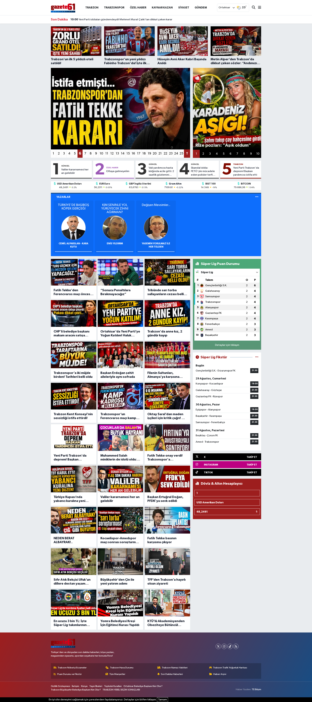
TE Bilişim (256, 689)
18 (144, 153)
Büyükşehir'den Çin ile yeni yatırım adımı (117, 581)
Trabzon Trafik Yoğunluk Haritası (230, 667)
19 (149, 153)
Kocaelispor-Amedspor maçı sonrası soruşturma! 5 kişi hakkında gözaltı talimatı (119, 540)
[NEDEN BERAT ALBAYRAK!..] (73, 520)
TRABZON (91, 7)
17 (138, 153)
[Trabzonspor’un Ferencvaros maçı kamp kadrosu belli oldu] (120, 396)
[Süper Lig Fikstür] (256, 357)
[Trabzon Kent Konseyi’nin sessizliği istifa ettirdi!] (73, 396)
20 (155, 153)
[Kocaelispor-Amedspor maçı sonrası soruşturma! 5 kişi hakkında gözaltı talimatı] (120, 520)
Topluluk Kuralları (113, 686)
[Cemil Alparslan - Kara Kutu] (73, 227)
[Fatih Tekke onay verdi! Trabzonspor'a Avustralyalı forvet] (167, 437)
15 (128, 153)
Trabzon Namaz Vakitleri (175, 667)
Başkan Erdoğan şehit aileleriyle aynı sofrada (117, 374)
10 (101, 153)
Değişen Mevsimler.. (156, 205)
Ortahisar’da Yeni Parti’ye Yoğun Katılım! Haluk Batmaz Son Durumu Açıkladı (120, 333)
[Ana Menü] (258, 7)
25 (181, 153)
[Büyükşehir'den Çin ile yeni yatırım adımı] (120, 561)
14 (122, 153)
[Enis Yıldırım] (115, 227)
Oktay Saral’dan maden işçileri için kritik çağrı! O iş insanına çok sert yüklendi (167, 416)
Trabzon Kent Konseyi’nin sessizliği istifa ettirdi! (73, 416)
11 (106, 153)
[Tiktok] (230, 646)
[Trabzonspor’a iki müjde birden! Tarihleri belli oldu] (73, 355)
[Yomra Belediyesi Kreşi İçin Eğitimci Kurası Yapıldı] (120, 603)
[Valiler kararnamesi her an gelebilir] (120, 479)
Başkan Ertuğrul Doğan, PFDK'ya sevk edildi (165, 499)
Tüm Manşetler (117, 674)
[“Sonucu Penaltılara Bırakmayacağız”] (120, 272)
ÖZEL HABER (138, 7)
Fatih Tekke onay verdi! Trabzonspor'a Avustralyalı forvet (165, 457)
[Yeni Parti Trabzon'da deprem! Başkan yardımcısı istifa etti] (73, 437)
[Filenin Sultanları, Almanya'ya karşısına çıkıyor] (167, 355)
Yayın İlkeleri (95, 686)
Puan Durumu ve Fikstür (69, 674)
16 (133, 153)
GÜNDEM (201, 7)
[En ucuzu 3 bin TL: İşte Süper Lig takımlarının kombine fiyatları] (73, 603)
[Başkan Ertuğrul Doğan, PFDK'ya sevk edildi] (167, 479)
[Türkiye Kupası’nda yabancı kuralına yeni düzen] (73, 479)
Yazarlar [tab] (63, 197)
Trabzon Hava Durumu (121, 667)
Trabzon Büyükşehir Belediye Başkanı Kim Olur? (76, 690)
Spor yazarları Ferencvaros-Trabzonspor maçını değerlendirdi (112, 19)
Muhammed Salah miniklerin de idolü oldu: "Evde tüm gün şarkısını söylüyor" (118, 457)
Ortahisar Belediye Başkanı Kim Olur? (143, 686)
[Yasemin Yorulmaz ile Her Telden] (156, 227)
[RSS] (236, 646)
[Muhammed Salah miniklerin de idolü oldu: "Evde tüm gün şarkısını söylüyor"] (120, 437)
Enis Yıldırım (115, 243)
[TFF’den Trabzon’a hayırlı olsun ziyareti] (167, 561)
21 (160, 153)
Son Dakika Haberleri (172, 674)
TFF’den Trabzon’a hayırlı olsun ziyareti (166, 581)
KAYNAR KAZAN (162, 7)
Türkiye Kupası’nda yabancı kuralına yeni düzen (69, 499)
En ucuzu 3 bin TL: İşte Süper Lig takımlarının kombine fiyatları (70, 623)
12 (112, 153)
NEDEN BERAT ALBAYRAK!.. (64, 540)
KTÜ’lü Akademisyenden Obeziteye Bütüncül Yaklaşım (166, 623)
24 (176, 153)
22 (165, 153)
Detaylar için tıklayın (227, 345)
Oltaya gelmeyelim (117, 171)
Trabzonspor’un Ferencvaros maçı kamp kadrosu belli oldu (118, 416)
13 (117, 153)
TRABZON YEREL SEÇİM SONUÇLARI (121, 690)
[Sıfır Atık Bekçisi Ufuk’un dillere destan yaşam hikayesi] (73, 561)
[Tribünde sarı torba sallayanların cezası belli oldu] (167, 272)
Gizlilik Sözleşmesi (60, 686)
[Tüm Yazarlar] (256, 197)
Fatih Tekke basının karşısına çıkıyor (161, 540)
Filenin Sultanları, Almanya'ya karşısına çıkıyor (163, 375)
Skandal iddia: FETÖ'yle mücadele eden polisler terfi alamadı (203, 171)
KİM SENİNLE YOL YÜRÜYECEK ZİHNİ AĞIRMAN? (114, 208)
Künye (84, 686)
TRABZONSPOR (114, 7)
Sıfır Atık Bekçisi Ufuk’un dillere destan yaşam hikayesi (72, 582)
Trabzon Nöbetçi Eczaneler (72, 667)
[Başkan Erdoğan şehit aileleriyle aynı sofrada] (120, 355)
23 (171, 153)
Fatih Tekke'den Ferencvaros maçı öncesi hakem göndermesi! (72, 292)
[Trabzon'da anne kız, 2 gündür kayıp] (167, 313)
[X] (218, 646)
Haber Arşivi (219, 674)
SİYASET (183, 7)
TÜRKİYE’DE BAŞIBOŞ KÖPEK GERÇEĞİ (73, 206)
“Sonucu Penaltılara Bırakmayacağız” (115, 292)
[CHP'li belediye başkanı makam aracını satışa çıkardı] (73, 313)
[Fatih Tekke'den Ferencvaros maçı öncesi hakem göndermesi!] (73, 272)
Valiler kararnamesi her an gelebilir (75, 171)
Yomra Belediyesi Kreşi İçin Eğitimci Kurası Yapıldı (119, 623)
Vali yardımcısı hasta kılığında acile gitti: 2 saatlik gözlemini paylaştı (161, 171)
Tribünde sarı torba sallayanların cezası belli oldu (165, 292)
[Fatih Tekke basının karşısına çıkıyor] (167, 520)
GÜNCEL (65, 166)
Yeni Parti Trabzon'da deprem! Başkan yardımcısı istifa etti (246, 171)
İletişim (75, 686)
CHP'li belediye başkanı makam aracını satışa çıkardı (71, 333)
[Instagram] (224, 646)
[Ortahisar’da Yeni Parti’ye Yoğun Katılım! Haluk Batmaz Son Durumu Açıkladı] (120, 313)
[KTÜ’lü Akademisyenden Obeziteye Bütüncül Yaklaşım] (167, 603)
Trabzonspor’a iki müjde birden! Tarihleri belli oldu (73, 374)
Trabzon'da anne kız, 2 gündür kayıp (164, 333)
